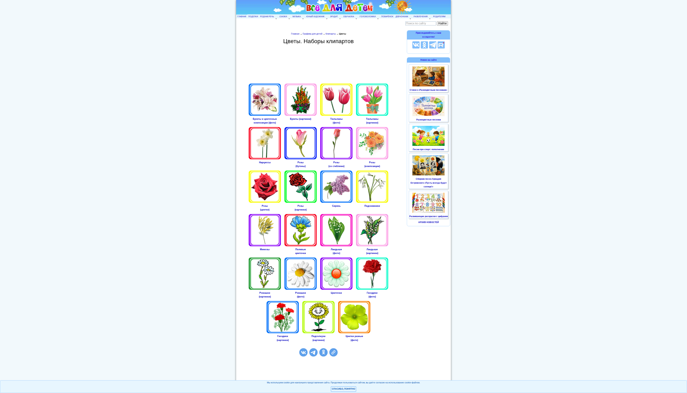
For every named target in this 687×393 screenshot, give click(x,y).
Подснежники (372, 206)
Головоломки (368, 16)
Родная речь (267, 16)
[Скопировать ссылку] (333, 352)
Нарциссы (265, 162)
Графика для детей (312, 34)
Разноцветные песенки (428, 119)
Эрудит (334, 16)
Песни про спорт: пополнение (428, 149)
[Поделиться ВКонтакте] (303, 352)
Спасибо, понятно (343, 389)
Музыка (297, 16)
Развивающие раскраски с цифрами (428, 216)
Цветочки (336, 293)
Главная (241, 16)
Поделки (253, 16)
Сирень (336, 206)
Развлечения (421, 16)
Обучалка (348, 16)
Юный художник (315, 16)
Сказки (283, 16)
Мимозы (265, 249)
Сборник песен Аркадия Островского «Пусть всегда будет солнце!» (428, 183)
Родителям (439, 16)
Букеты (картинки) (300, 119)
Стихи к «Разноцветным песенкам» (428, 90)
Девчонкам (402, 16)
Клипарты (331, 34)
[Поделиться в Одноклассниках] (323, 352)
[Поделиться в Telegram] (313, 352)
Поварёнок (387, 16)
